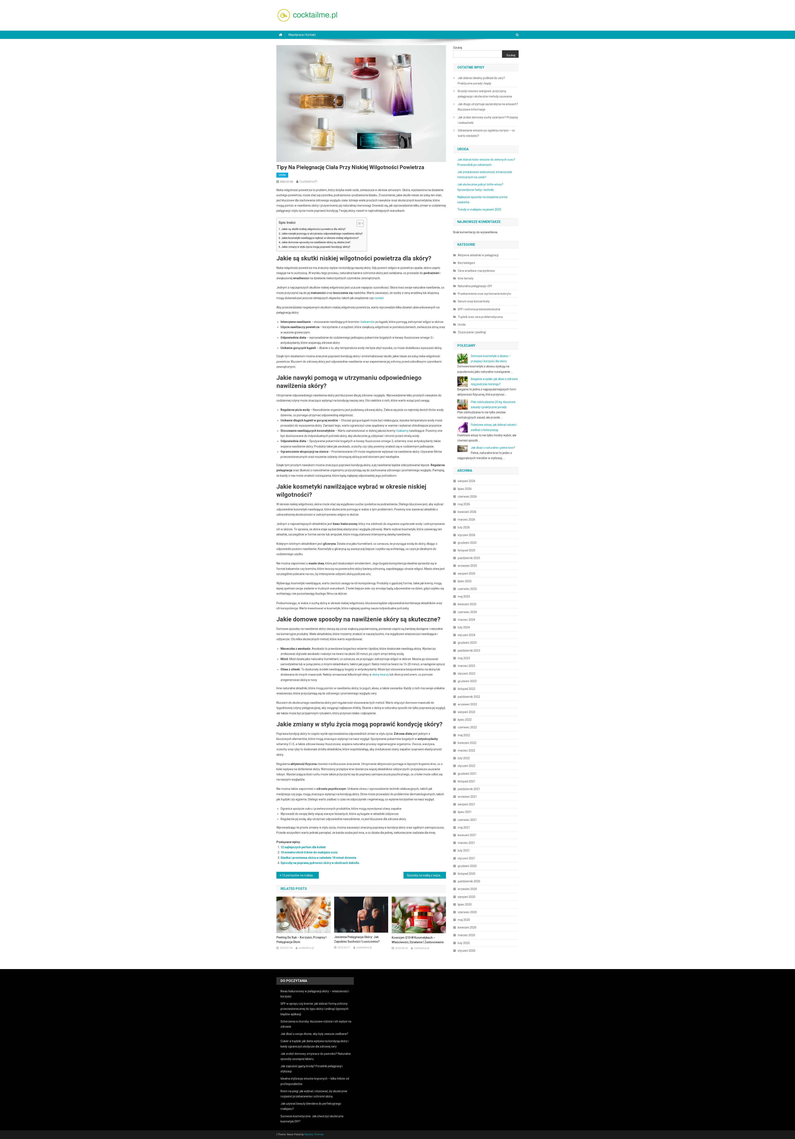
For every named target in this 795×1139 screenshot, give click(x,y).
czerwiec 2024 (467, 612)
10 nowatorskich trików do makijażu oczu (309, 852)
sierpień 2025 (466, 573)
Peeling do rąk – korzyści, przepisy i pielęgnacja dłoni (301, 940)
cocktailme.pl (308, 181)
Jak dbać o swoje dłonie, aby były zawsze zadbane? (314, 1034)
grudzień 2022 (467, 681)
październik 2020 (469, 881)
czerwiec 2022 (467, 727)
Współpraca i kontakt (302, 34)
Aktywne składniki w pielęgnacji (478, 255)
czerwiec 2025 (467, 589)
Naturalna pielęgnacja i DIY (475, 286)
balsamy (402, 430)
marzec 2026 (466, 519)
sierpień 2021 (466, 804)
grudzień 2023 (467, 642)
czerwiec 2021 (467, 819)
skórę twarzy (380, 674)
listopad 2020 (466, 873)
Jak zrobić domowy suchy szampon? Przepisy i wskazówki (488, 120)
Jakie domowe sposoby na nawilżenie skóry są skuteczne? (316, 242)
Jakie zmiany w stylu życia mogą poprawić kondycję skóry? (315, 246)
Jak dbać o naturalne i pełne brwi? (493, 447)
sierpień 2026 (466, 481)
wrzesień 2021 (467, 796)
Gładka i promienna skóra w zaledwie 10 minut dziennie (318, 857)
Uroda (282, 174)
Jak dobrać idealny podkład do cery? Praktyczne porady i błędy (481, 80)
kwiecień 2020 (467, 927)
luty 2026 (464, 527)
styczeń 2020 (466, 950)
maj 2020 (464, 919)
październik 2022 (469, 696)
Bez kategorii (466, 263)
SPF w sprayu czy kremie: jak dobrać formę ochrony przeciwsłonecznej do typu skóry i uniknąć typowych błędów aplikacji (314, 1009)
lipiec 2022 (465, 719)
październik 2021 (469, 789)
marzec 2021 (466, 842)
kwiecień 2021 (467, 835)
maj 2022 (464, 735)
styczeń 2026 (466, 535)
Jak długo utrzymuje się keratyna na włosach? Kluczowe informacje (488, 106)
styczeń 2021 (466, 858)
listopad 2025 (466, 550)
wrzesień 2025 (467, 565)
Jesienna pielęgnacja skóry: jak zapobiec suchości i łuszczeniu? (357, 939)
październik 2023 (469, 650)
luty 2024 (464, 627)
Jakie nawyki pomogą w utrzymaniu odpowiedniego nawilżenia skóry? (322, 233)
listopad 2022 (466, 688)
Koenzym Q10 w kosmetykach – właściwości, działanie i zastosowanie (418, 940)
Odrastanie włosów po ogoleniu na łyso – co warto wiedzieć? (486, 133)
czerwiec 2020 (467, 912)
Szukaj (457, 47)
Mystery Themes (314, 1134)
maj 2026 (464, 504)
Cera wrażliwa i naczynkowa (476, 270)
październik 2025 (469, 558)
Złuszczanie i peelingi (472, 332)
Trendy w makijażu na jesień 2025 (479, 209)
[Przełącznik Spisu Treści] (358, 223)
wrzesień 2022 (467, 704)
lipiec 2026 (465, 489)
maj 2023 (464, 658)
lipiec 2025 (465, 581)
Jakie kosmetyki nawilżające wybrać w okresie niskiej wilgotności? (320, 237)
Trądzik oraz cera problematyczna (480, 317)
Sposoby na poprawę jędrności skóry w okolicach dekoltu (320, 863)
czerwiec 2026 (467, 496)
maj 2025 (464, 596)
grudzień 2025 (467, 542)
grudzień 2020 (467, 866)
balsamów (368, 322)
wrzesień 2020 (467, 889)
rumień (379, 298)
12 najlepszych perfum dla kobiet (303, 847)
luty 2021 (464, 850)
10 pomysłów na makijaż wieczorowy (300, 875)
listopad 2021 (466, 781)
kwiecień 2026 (467, 512)
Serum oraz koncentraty (474, 301)
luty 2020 (464, 943)
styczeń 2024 (466, 635)
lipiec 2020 (465, 904)
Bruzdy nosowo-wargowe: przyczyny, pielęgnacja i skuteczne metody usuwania (485, 93)
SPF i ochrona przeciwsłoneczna (479, 309)
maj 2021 (464, 827)
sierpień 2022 (466, 712)
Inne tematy (465, 278)
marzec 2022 (466, 750)
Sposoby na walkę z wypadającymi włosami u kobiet (426, 875)
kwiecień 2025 (467, 604)
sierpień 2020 (466, 896)
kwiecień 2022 (467, 742)
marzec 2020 (466, 935)
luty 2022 (464, 758)
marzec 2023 (466, 666)
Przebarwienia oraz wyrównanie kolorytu (484, 293)
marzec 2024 (466, 619)
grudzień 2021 (467, 773)
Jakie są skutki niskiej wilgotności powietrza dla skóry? (313, 229)
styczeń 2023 (466, 673)
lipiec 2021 (465, 812)
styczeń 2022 (466, 765)
